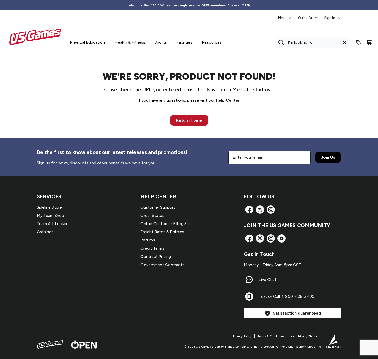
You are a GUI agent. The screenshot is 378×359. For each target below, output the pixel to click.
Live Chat (267, 279)
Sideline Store (49, 207)
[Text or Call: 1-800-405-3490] (249, 296)
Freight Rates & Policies (162, 231)
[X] (260, 209)
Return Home (189, 120)
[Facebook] (249, 209)
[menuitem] (285, 15)
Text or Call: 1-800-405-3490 (286, 296)
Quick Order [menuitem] (308, 18)
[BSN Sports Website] (333, 341)
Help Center (228, 100)
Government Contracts (162, 264)
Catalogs (45, 231)
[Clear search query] (344, 42)
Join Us (328, 157)
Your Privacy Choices (305, 336)
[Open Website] (84, 344)
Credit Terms (152, 248)
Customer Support (157, 207)
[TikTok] (281, 238)
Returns (147, 240)
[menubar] (309, 15)
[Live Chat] (249, 279)
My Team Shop (50, 215)
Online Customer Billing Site (166, 223)
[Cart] (369, 42)
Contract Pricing (155, 256)
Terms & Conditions (271, 336)
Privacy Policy (242, 336)
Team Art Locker (52, 223)
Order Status (152, 215)
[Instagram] (270, 209)
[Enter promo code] (359, 42)
